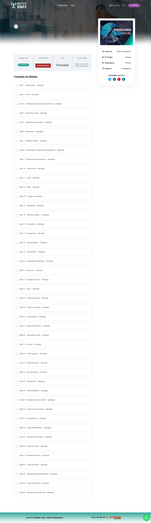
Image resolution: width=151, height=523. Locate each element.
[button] (123, 5)
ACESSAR (135, 5)
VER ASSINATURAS (43, 65)
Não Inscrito (23, 64)
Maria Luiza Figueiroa (27, 27)
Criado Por (108, 51)
